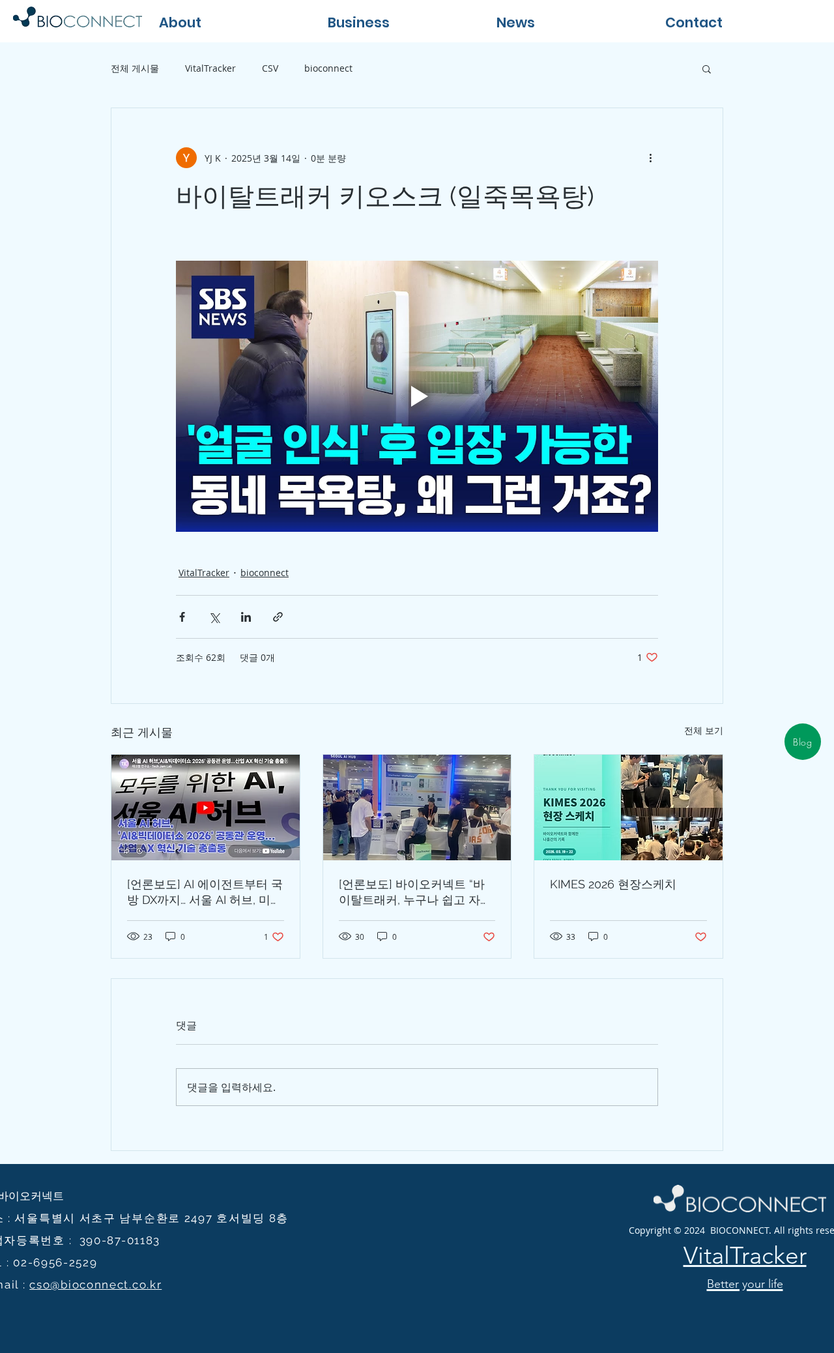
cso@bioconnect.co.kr (95, 1284)
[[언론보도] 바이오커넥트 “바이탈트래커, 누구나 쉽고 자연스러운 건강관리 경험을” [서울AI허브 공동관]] (417, 807)
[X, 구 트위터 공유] (214, 617)
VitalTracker (210, 68)
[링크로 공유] (278, 617)
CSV (270, 68)
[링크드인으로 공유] (246, 617)
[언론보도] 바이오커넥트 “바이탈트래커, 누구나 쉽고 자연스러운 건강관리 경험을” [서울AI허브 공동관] (415, 892)
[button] (399, 21)
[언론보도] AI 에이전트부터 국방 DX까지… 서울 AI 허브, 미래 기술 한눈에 (205, 892)
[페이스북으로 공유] (182, 617)
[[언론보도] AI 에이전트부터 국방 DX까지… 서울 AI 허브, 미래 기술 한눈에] (205, 807)
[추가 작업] (650, 158)
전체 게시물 (135, 68)
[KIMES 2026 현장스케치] (628, 807)
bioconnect (328, 68)
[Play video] (417, 396)
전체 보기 (703, 730)
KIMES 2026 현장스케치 (613, 884)
